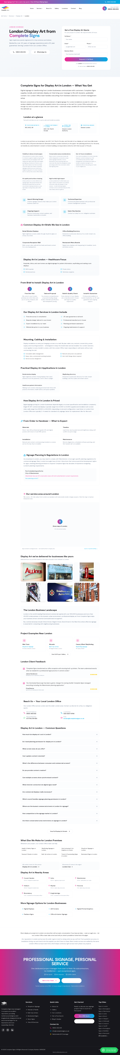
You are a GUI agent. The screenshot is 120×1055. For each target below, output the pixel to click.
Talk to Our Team (48, 980)
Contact (73, 8)
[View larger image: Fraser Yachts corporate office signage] (33, 592)
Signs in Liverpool (104, 1023)
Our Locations (56, 1013)
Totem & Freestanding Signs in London (69, 855)
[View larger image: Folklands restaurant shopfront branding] (60, 571)
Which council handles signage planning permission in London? (44, 799)
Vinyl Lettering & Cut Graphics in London (67, 849)
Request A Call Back (86, 59)
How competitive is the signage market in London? (40, 813)
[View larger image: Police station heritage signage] (60, 592)
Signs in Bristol (103, 1016)
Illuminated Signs (33, 1016)
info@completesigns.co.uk (60, 1031)
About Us (49, 8)
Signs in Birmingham (104, 1009)
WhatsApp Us (41, 52)
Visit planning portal (31, 478)
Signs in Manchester (104, 1011)
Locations (65, 8)
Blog (80, 8)
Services (39, 8)
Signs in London (103, 1006)
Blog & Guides (56, 1019)
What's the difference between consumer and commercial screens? (46, 763)
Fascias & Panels (33, 1010)
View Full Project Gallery (59, 654)
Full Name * (68, 36)
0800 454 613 (111, 2)
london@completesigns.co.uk (74, 718)
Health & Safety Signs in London (29, 849)
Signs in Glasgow (103, 1018)
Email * (67, 43)
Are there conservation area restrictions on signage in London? (44, 821)
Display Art (19, 16)
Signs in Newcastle (104, 1033)
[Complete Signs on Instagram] (7, 1030)
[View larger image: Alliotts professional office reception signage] (33, 571)
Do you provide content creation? (34, 770)
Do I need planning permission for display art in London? (41, 742)
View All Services (33, 1022)
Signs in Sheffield (103, 1031)
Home (32, 8)
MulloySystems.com (62, 1052)
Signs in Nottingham (104, 1028)
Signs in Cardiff (103, 1026)
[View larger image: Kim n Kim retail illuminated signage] (86, 571)
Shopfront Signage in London (87, 849)
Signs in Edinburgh (104, 1021)
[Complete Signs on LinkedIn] (12, 1030)
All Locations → (103, 1036)
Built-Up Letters (33, 1013)
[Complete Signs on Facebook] (3, 1030)
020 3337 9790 (69, 713)
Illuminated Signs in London (89, 854)
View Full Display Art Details (58, 831)
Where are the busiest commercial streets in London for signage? (45, 806)
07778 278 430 (31, 718)
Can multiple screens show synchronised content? (40, 777)
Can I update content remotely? (33, 756)
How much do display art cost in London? (36, 734)
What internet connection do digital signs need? (39, 785)
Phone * (89, 43)
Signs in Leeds (103, 1014)
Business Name (69, 51)
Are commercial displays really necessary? (37, 792)
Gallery (57, 8)
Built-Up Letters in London (49, 854)
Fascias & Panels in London (29, 854)
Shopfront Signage (34, 1006)
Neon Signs (31, 1019)
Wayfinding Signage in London (48, 849)
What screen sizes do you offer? (33, 749)
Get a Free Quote (57, 1016)
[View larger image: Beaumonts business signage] (86, 592)
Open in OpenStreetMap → (91, 548)
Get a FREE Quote (84, 1016)
